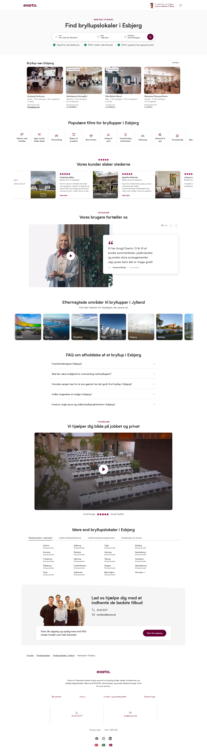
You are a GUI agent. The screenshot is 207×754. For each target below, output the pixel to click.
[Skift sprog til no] (110, 745)
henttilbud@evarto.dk (106, 614)
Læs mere (50, 195)
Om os (82, 696)
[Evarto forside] (103, 671)
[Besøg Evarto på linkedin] (110, 738)
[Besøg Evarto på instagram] (103, 738)
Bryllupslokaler (43, 655)
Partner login (149, 696)
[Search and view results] (150, 37)
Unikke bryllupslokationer (70, 538)
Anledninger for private (131, 538)
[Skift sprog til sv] (103, 745)
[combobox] (75, 38)
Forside (30, 655)
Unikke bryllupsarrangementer (101, 538)
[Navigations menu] (181, 5)
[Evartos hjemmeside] (30, 5)
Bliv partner (56, 696)
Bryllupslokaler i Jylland (63, 655)
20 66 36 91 (102, 610)
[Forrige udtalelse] (171, 225)
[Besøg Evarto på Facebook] (96, 738)
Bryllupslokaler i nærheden (40, 538)
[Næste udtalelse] (176, 225)
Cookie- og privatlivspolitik (115, 696)
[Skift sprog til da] (96, 745)
